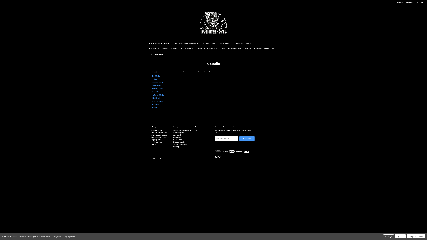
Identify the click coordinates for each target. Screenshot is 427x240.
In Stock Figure (208, 43)
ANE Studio (155, 92)
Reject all (400, 236)
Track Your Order (156, 54)
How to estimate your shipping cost (259, 49)
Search (400, 3)
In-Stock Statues (188, 49)
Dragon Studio (156, 85)
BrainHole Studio (157, 82)
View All (154, 108)
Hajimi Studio (155, 98)
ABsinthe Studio (157, 101)
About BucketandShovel (208, 49)
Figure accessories (243, 43)
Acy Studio (155, 104)
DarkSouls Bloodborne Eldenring (163, 49)
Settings (388, 236)
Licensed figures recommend (187, 43)
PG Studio (154, 79)
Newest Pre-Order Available (160, 43)
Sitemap (154, 144)
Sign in (407, 3)
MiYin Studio (155, 76)
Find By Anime (224, 43)
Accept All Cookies (416, 236)
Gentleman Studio (157, 95)
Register (415, 3)
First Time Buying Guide (231, 49)
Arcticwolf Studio (157, 89)
